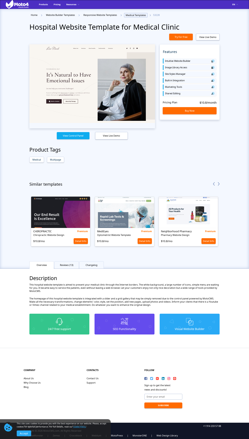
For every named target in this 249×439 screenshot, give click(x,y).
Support (91, 382)
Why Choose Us (32, 382)
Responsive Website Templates (100, 15)
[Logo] (19, 4)
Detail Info (80, 241)
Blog (26, 387)
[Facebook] (145, 378)
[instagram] (168, 378)
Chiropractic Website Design (48, 235)
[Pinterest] (174, 378)
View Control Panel (73, 135)
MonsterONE (140, 435)
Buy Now (190, 110)
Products (43, 4)
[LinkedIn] (163, 378)
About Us (29, 378)
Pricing (57, 4)
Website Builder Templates (60, 15)
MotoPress (117, 435)
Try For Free (181, 37)
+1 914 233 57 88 (212, 426)
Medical (36, 159)
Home (34, 15)
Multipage (55, 159)
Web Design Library (167, 435)
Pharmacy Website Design (175, 235)
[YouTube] (157, 378)
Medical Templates (136, 15)
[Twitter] (151, 378)
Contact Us (93, 378)
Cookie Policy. (79, 426)
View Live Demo (207, 37)
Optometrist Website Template (114, 235)
